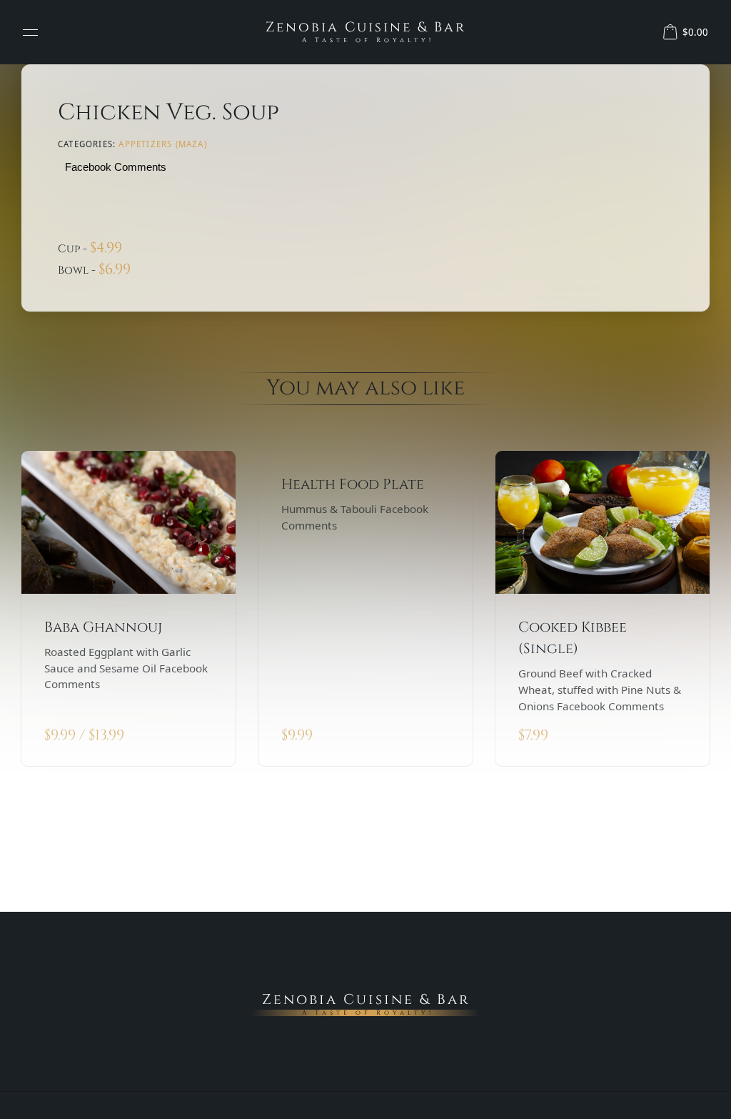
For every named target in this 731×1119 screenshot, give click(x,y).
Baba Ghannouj (103, 627)
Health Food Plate (352, 484)
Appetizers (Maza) (162, 144)
